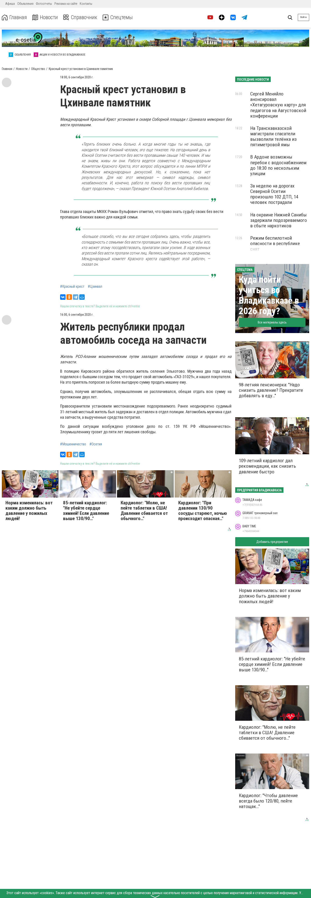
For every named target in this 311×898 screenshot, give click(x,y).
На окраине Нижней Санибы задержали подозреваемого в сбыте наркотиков (278, 220)
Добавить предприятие (272, 542)
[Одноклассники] (69, 297)
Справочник (84, 17)
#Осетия (95, 444)
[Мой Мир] (82, 297)
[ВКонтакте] (63, 297)
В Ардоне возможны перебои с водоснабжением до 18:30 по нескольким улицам (278, 165)
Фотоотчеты (44, 3)
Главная (18, 17)
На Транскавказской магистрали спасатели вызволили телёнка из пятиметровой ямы (273, 136)
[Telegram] (75, 297)
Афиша (10, 3)
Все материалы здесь (272, 322)
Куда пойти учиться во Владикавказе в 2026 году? (269, 295)
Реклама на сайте (65, 3)
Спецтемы (121, 17)
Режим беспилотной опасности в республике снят (275, 243)
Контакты (86, 3)
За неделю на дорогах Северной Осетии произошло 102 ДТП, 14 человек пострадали (274, 194)
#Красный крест (72, 287)
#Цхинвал (95, 287)
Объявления (25, 3)
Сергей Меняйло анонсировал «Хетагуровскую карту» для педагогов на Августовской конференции (278, 105)
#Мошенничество (73, 444)
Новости (49, 17)
